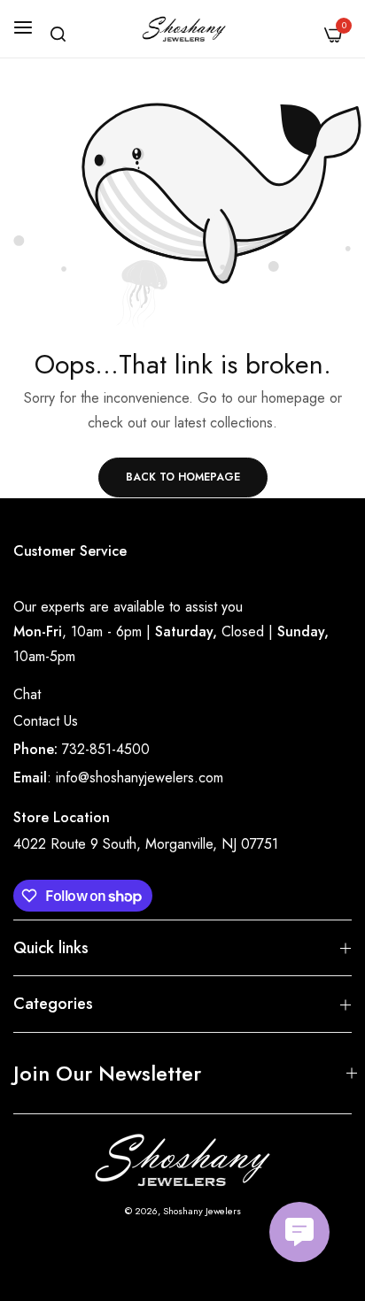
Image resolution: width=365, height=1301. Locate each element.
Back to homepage (183, 477)
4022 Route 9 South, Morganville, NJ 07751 (145, 844)
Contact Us (45, 721)
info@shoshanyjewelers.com (139, 777)
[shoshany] (183, 28)
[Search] (58, 34)
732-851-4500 (106, 749)
